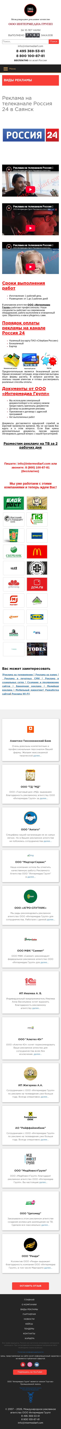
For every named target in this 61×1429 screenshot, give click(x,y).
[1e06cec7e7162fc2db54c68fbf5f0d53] (37, 552)
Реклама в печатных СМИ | (24, 679)
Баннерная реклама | (30, 686)
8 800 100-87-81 (30, 56)
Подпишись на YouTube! (30, 1372)
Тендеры (29, 1329)
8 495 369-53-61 (30, 51)
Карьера (29, 1338)
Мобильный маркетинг (29, 690)
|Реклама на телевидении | (18, 675)
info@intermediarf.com (30, 46)
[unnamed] (13, 552)
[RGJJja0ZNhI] (13, 503)
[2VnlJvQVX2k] (37, 519)
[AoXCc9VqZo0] (37, 503)
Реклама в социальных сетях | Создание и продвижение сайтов (30, 682)
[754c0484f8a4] (13, 535)
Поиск (53, 42)
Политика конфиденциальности (30, 1352)
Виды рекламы (29, 1309)
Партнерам (29, 1314)
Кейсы (29, 1324)
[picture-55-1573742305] (13, 519)
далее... (37, 756)
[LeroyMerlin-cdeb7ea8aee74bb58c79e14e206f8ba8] (37, 600)
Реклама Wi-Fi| (20, 694)
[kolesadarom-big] (13, 633)
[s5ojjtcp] (37, 617)
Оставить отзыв (30, 1286)
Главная (29, 1300)
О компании (29, 1305)
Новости (29, 1319)
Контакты (29, 1334)
